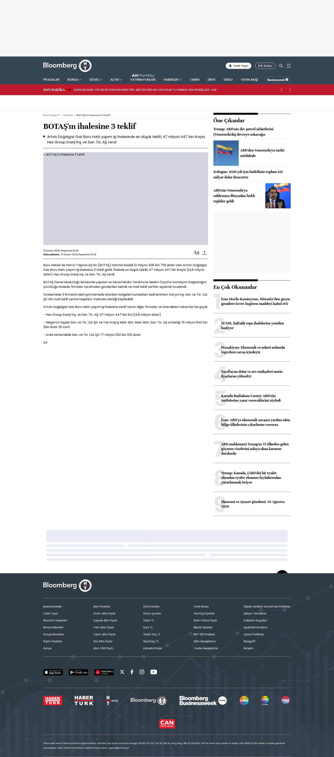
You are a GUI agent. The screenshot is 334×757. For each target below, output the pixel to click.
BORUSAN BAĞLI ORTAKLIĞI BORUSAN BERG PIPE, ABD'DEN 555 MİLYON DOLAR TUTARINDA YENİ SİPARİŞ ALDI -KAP (145, 90)
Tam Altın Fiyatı (103, 627)
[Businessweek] (203, 700)
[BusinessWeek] (278, 79)
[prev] (281, 90)
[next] (290, 90)
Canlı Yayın (50, 613)
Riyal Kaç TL (151, 641)
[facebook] (132, 672)
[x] (122, 672)
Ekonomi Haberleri (55, 620)
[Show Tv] (244, 700)
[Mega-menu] (289, 65)
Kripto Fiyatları (52, 641)
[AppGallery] (104, 672)
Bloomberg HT (51, 115)
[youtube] (153, 672)
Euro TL (148, 627)
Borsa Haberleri (53, 627)
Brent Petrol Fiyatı (205, 620)
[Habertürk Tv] (84, 700)
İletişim (248, 648)
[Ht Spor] (112, 700)
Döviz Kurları (151, 606)
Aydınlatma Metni (256, 627)
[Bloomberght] (67, 66)
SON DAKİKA (54, 90)
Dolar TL (148, 620)
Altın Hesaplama (205, 641)
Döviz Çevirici (152, 613)
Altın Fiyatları (101, 606)
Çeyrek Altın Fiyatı (105, 620)
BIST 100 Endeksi (204, 634)
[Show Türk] (265, 700)
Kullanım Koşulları (255, 620)
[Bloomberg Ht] (149, 700)
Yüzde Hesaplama (206, 648)
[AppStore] (53, 672)
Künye (47, 648)
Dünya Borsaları (53, 634)
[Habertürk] (52, 700)
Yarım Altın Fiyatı (104, 634)
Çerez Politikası (254, 634)
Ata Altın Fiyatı (102, 641)
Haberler (68, 115)
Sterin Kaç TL (152, 634)
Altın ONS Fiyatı (103, 648)
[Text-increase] (196, 253)
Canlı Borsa (201, 606)
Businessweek (52, 606)
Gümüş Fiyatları (204, 613)
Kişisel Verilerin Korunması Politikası (267, 606)
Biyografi (249, 641)
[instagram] (142, 672)
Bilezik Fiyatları (203, 627)
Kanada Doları (152, 648)
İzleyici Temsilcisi (255, 613)
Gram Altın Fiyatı (104, 613)
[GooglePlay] (78, 672)
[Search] (281, 65)
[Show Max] (286, 700)
